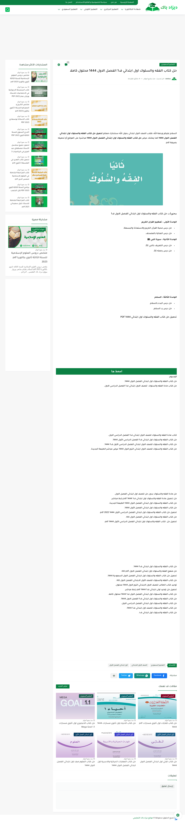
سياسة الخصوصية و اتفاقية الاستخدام (91, 2)
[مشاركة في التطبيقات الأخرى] (114, 675)
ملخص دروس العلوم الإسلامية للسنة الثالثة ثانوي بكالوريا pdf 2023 (19, 78)
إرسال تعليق (167, 786)
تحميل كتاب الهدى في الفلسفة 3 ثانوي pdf (20, 161)
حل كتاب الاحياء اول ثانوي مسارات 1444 (116, 723)
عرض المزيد (62, 686)
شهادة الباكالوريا (133, 9)
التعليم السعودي (69, 9)
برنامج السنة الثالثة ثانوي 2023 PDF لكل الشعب (19, 189)
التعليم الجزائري (111, 9)
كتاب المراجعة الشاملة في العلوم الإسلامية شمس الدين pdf (19, 176)
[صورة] (39, 76)
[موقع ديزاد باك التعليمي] (161, 7)
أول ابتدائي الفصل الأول (118, 665)
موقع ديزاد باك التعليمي (143, 818)
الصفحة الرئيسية (127, 2)
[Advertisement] (92, 37)
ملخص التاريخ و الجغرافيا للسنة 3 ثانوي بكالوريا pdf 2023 (19, 108)
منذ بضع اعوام (170, 720)
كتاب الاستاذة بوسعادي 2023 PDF (19, 121)
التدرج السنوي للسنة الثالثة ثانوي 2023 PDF (20, 134)
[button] (159, 675)
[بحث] (7, 9)
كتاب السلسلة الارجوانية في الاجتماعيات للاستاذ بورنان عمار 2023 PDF (19, 93)
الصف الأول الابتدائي (139, 665)
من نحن (114, 2)
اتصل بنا (68, 2)
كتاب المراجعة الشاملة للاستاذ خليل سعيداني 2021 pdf (19, 203)
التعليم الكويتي (90, 9)
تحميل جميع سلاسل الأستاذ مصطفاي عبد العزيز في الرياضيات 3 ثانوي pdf (20, 149)
